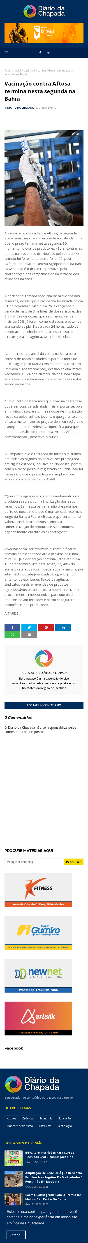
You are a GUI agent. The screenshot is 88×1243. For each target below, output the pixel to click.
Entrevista (45, 1126)
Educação (64, 1118)
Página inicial (13, 70)
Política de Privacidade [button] (25, 1223)
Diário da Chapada (20, 107)
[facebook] (40, 53)
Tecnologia (65, 1126)
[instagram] (48, 53)
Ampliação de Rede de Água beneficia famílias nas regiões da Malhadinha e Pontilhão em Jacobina (53, 1177)
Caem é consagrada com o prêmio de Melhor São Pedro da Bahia (53, 1197)
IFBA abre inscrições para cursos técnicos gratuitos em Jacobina (49, 1154)
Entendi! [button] (16, 1235)
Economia (46, 1118)
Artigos (11, 1118)
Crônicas (28, 1118)
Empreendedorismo (20, 1126)
